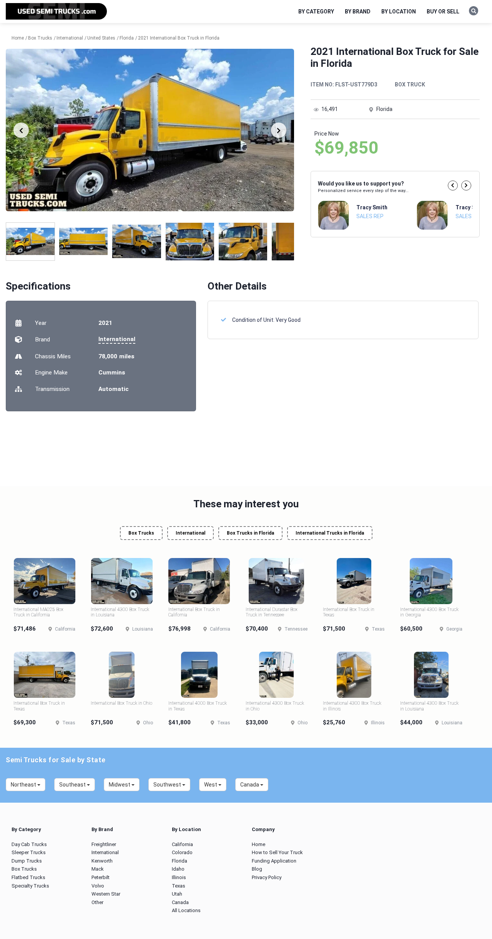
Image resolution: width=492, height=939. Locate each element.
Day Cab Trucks (29, 844)
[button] (453, 185)
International (116, 339)
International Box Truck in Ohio (121, 703)
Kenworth (102, 861)
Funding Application (274, 861)
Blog (257, 869)
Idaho (178, 869)
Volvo (97, 886)
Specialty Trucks (30, 886)
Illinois (179, 877)
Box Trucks (141, 533)
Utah (177, 894)
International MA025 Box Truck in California (38, 612)
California (182, 844)
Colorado (182, 852)
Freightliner (103, 844)
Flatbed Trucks (28, 877)
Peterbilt (100, 877)
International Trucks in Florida (330, 533)
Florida (179, 861)
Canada (180, 902)
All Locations (186, 910)
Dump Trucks (27, 861)
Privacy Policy (266, 877)
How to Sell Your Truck (277, 852)
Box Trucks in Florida (250, 533)
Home (258, 844)
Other (97, 902)
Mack (97, 869)
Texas (178, 886)
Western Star (105, 894)
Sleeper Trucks (29, 852)
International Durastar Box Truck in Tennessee (272, 612)
